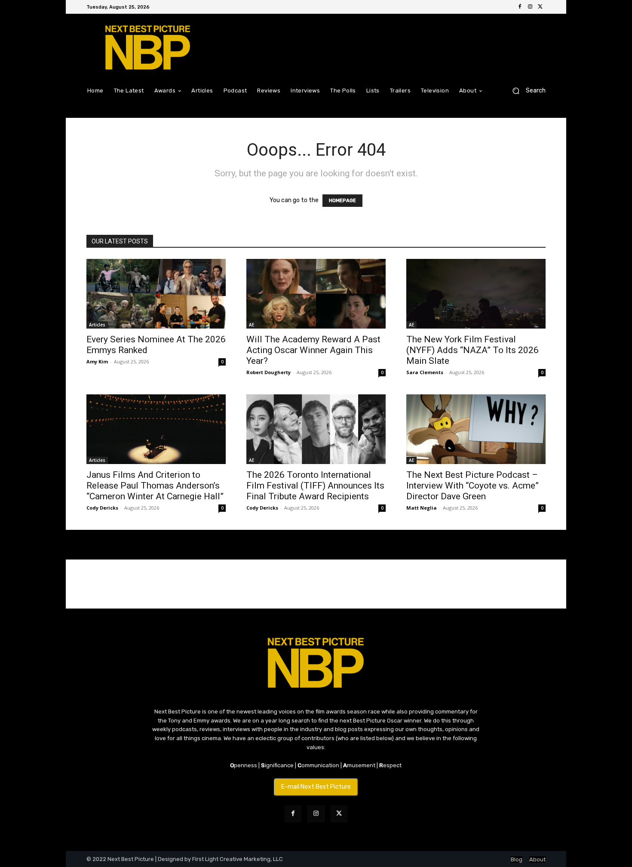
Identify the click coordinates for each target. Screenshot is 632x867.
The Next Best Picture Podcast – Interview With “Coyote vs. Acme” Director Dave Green (472, 485)
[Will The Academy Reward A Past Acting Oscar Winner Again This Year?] (316, 294)
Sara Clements (424, 372)
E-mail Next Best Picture (316, 786)
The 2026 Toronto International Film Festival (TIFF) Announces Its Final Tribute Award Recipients (315, 485)
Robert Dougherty (268, 372)
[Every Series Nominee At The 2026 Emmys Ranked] (156, 294)
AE (251, 325)
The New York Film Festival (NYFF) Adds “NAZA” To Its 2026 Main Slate (472, 350)
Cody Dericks (102, 507)
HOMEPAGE (342, 200)
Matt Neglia (421, 507)
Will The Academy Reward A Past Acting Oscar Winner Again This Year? (313, 350)
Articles (97, 325)
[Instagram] (530, 7)
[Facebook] (520, 7)
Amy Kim (97, 361)
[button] (526, 90)
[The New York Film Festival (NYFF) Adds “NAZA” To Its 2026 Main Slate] (476, 294)
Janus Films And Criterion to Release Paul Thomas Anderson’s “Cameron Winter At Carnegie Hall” (155, 485)
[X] (540, 7)
